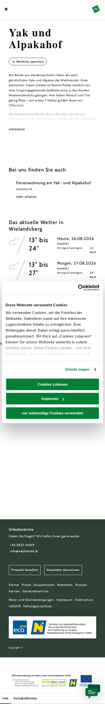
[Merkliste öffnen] (17, 9)
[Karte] (13, 9)
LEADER (15, 606)
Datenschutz (84, 600)
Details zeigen (77, 369)
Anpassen (49, 398)
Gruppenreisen (44, 585)
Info (5, 698)
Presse (26, 585)
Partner (14, 585)
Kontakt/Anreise (25, 698)
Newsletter (65, 585)
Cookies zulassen (53, 384)
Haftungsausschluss (37, 606)
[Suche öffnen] (21, 9)
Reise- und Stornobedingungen (31, 600)
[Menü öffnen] (6, 9)
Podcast (81, 585)
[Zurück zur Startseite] (96, 9)
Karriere (14, 591)
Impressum (64, 600)
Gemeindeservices (35, 591)
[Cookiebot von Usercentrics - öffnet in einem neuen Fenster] (78, 287)
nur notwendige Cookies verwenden (52, 413)
